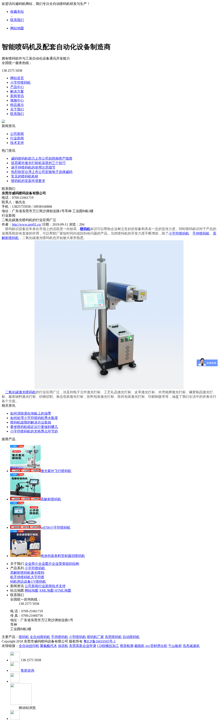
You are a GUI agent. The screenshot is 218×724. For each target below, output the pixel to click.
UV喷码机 (38, 581)
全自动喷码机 (40, 637)
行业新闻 (17, 138)
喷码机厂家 (95, 637)
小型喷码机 (77, 637)
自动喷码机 (131, 637)
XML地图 (46, 590)
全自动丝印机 (29, 646)
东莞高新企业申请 (82, 646)
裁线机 (139, 646)
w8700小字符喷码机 (55, 527)
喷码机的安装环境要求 (28, 181)
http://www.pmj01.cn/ (26, 224)
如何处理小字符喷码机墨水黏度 (34, 418)
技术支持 (17, 143)
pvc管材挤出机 (156, 646)
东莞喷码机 (113, 637)
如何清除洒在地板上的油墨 (30, 413)
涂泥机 (63, 646)
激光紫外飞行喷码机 (56, 471)
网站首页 (17, 78)
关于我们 (17, 109)
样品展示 (17, 105)
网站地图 (17, 28)
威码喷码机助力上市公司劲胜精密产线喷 (41, 158)
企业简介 (31, 563)
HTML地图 (62, 590)
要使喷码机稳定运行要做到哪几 (34, 427)
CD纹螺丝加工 (108, 646)
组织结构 (72, 563)
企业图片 (45, 563)
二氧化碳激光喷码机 (20, 392)
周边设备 (24, 581)
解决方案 (17, 91)
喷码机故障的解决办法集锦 (30, 422)
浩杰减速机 (191, 646)
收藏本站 (17, 11)
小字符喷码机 (20, 82)
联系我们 (17, 20)
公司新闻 (17, 134)
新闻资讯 (17, 96)
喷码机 (24, 637)
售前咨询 (27, 670)
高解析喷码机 (51, 499)
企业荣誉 (59, 563)
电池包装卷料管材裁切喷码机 (63, 556)
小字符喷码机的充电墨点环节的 (34, 431)
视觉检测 (126, 646)
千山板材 (175, 646)
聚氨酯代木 (48, 646)
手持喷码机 (200, 233)
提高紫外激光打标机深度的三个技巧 (38, 163)
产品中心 (17, 87)
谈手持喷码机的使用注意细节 (33, 167)
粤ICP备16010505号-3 (99, 641)
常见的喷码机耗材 (24, 176)
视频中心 (17, 100)
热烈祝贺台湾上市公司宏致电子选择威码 (41, 172)
